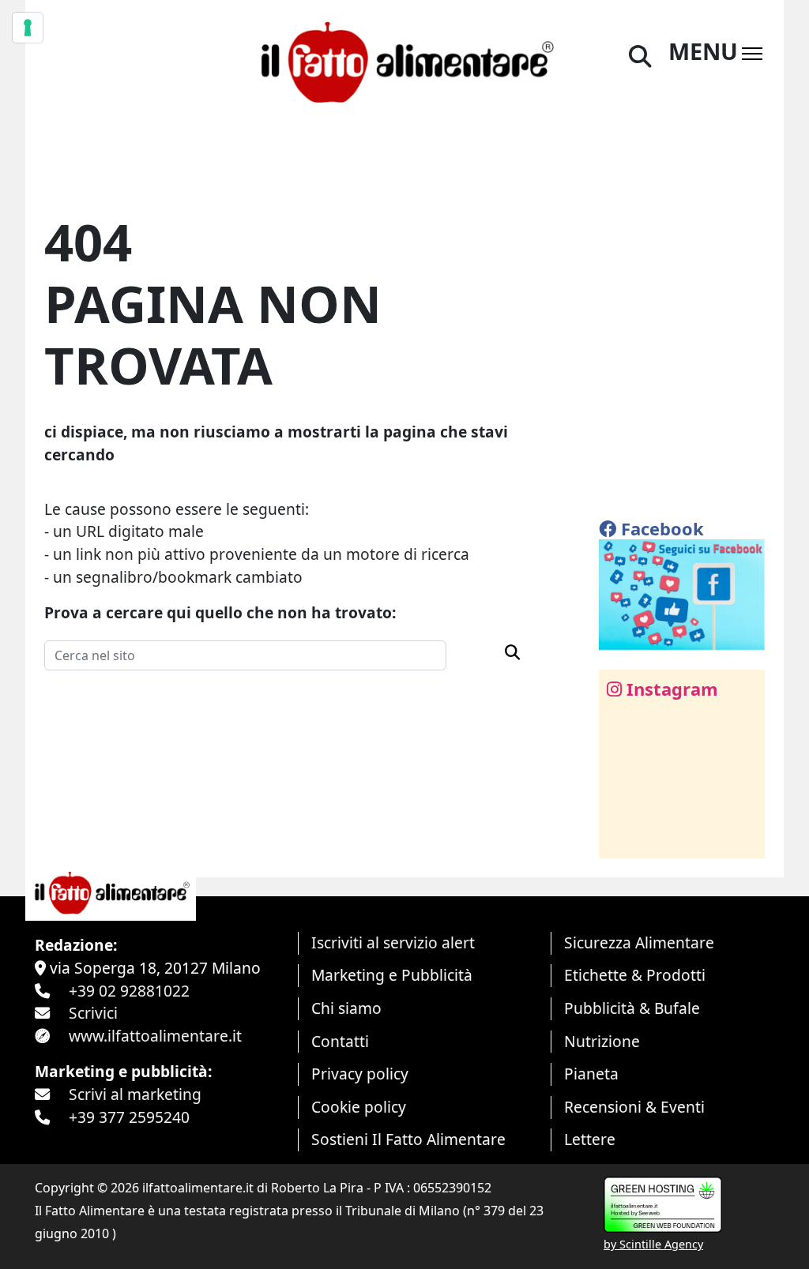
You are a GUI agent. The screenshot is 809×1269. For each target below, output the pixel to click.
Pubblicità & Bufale (632, 1008)
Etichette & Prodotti (635, 975)
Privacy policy (359, 1073)
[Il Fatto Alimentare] (404, 59)
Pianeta (591, 1073)
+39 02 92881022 (129, 990)
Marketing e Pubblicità (391, 975)
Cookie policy (358, 1106)
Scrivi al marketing (135, 1094)
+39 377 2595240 (129, 1117)
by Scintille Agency (653, 1244)
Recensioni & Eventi (634, 1106)
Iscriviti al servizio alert (393, 942)
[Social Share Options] (622, 837)
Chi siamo (346, 1008)
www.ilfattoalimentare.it (155, 1035)
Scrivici (93, 1012)
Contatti (340, 1041)
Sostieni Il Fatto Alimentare (408, 1139)
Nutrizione (602, 1041)
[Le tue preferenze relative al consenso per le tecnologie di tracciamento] (28, 28)
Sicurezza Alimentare (639, 942)
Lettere (589, 1139)
